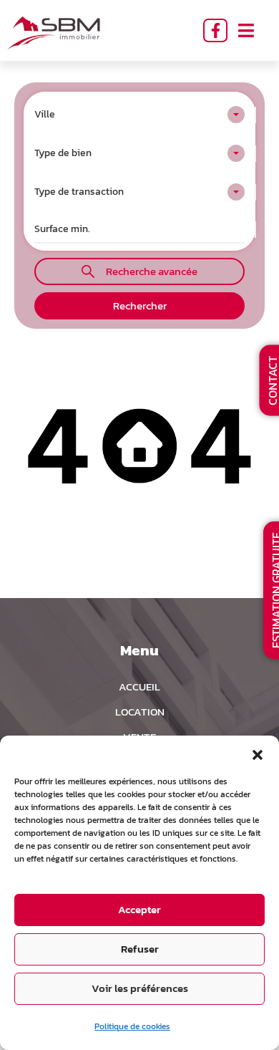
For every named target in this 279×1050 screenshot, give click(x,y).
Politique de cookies (132, 1026)
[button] (257, 753)
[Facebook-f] (215, 31)
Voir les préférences (140, 988)
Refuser (140, 948)
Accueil (139, 686)
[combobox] (139, 114)
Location (140, 711)
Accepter (139, 909)
